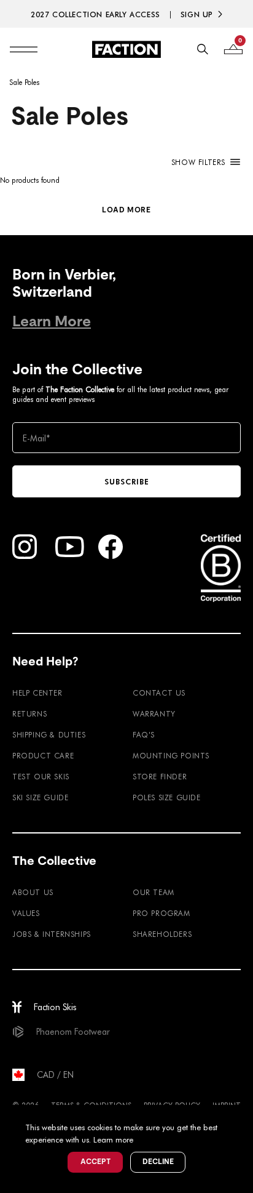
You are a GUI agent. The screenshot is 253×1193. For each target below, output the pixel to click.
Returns (29, 713)
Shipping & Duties (48, 734)
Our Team (153, 892)
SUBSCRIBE (126, 481)
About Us (32, 892)
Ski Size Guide (40, 797)
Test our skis (40, 776)
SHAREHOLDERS (162, 934)
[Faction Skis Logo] (126, 49)
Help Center (37, 692)
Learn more (113, 1139)
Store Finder (160, 776)
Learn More (51, 321)
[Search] (202, 49)
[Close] (242, 1116)
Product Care (43, 755)
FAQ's (144, 734)
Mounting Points (171, 755)
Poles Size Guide (167, 797)
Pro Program (161, 913)
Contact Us (159, 692)
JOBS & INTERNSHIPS (51, 934)
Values (26, 913)
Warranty (154, 713)
